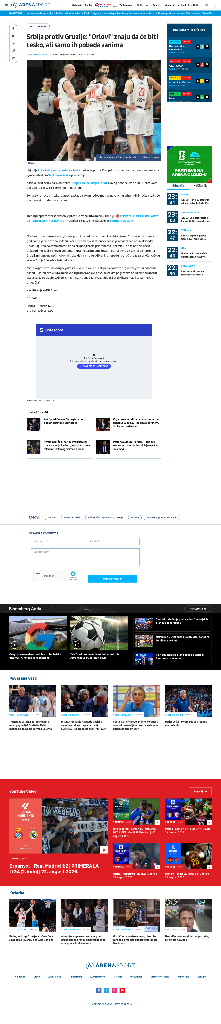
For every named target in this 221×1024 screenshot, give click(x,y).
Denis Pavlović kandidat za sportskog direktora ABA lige (187, 938)
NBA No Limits (142, 5)
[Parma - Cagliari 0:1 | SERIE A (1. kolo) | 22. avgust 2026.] (188, 811)
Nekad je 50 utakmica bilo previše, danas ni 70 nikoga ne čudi (182, 638)
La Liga (185, 194)
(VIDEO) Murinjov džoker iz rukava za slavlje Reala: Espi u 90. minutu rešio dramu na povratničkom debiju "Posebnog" (196, 202)
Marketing (183, 976)
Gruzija (135, 517)
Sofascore (49, 400)
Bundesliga (188, 266)
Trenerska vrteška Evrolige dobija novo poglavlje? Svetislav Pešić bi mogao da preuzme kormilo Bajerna (30, 725)
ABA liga (169, 929)
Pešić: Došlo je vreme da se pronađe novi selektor (186, 723)
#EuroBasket (149, 216)
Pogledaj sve (198, 608)
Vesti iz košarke (38, 26)
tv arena (95, 1004)
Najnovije (77, 5)
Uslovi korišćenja (159, 976)
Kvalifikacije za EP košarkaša (162, 517)
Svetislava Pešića (59, 175)
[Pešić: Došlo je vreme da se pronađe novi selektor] (188, 701)
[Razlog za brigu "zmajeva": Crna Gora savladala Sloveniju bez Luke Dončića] (32, 915)
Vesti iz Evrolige (19, 715)
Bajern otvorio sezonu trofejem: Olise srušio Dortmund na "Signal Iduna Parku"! (195, 273)
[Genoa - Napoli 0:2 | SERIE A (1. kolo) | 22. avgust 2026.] (136, 856)
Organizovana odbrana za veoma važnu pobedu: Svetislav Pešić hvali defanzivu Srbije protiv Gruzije (136, 423)
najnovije (20, 976)
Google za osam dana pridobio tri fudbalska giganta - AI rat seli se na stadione (35, 656)
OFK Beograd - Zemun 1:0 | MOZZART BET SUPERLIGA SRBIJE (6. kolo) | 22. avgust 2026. (135, 832)
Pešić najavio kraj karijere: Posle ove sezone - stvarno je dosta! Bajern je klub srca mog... (136, 445)
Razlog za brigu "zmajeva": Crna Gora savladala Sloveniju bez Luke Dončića (31, 938)
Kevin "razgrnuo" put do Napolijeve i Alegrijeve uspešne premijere (88, 13)
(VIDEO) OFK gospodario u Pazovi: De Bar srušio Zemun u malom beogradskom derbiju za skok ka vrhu (195, 219)
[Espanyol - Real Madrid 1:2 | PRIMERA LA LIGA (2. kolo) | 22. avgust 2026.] (58, 826)
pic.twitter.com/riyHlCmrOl (45, 221)
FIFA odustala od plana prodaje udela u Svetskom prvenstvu (180, 656)
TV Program (126, 5)
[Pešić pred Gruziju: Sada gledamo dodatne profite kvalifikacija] (33, 424)
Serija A (186, 230)
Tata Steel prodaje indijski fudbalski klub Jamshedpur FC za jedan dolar (94, 656)
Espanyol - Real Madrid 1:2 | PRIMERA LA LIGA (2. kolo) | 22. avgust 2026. (53, 869)
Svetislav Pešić (72, 517)
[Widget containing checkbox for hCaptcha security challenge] (56, 575)
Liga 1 (184, 248)
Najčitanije (200, 185)
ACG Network (97, 976)
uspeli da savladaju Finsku (90, 183)
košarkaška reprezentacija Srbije (59, 170)
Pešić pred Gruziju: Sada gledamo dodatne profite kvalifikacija (63, 421)
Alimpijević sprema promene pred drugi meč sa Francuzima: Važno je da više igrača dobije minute (83, 940)
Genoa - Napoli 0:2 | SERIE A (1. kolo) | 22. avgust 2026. (135, 875)
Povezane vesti (38, 412)
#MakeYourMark (130, 216)
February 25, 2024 (122, 221)
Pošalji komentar (112, 578)
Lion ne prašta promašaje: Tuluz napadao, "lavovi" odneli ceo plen (161, 13)
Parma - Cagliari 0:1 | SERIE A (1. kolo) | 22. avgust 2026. (187, 830)
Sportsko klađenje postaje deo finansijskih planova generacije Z (182, 621)
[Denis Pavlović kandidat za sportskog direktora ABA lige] (188, 915)
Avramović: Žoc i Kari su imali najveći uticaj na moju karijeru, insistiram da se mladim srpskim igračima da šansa (67, 445)
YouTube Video (23, 791)
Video (168, 5)
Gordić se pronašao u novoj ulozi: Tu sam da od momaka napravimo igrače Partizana (135, 940)
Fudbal (88, 5)
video (37, 976)
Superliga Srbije (191, 212)
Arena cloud (179, 5)
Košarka (52, 517)
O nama (118, 976)
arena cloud (54, 976)
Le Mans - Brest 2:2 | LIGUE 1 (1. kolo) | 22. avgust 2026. (187, 875)
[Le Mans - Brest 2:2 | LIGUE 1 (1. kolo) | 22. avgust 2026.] (188, 856)
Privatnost (136, 976)
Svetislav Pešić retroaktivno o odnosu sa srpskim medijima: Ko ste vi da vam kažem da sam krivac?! (135, 725)
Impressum (76, 976)
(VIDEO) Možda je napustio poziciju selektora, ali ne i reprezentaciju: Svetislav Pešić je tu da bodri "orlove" (83, 725)
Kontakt (201, 976)
